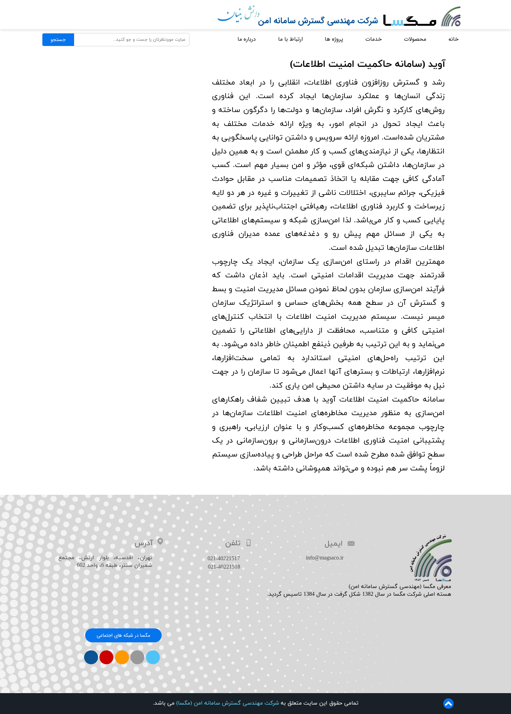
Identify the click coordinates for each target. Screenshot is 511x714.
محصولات (415, 39)
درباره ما (246, 39)
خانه (453, 39)
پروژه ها (334, 39)
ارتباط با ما (290, 39)
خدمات (373, 39)
